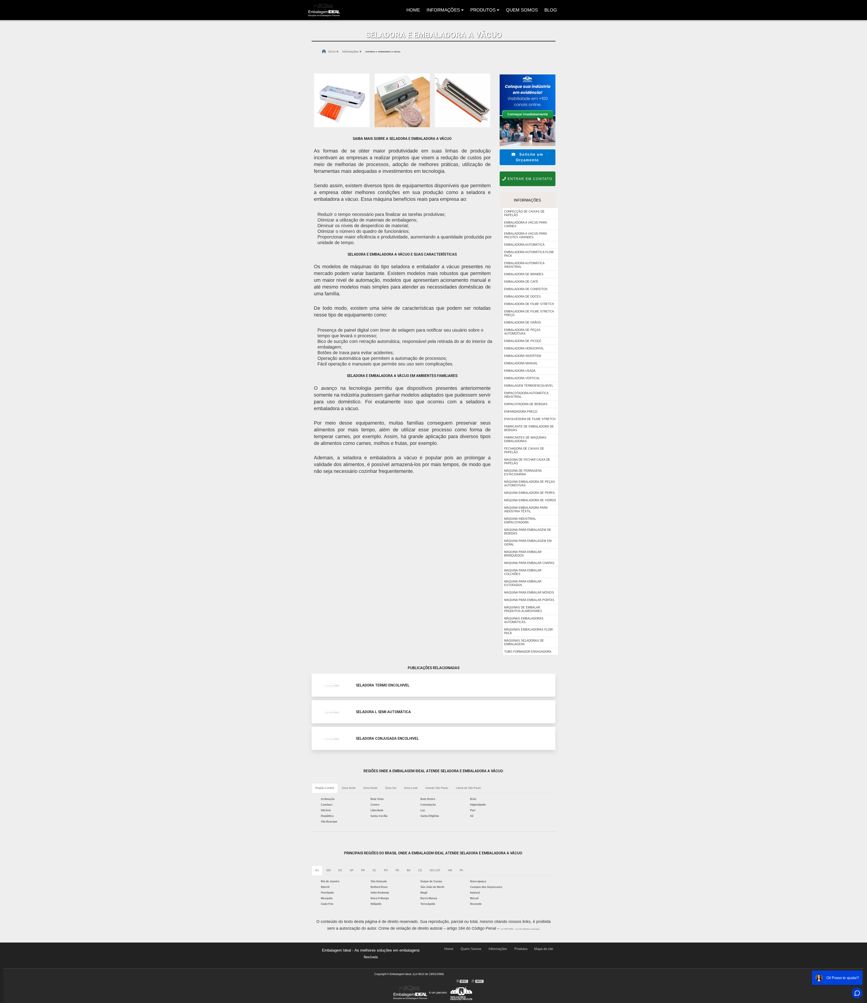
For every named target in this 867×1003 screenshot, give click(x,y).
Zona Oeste (370, 788)
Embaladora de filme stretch (529, 304)
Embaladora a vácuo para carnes (525, 224)
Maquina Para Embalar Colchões (522, 572)
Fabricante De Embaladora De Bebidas (529, 428)
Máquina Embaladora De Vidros (530, 500)
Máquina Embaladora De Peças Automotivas (529, 483)
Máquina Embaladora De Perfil (529, 493)
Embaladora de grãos (522, 322)
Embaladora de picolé (522, 341)
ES (340, 870)
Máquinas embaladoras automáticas (523, 620)
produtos (483, 9)
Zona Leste (411, 788)
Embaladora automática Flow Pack (529, 253)
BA (408, 870)
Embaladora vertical (522, 378)
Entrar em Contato (529, 179)
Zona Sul (390, 788)
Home (414, 11)
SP (351, 870)
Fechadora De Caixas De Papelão (524, 450)
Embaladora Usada (520, 370)
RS (386, 870)
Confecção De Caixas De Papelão (524, 213)
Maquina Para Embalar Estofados (522, 583)
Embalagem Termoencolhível (528, 385)
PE (397, 870)
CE (420, 870)
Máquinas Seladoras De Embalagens (524, 642)
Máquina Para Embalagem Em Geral (528, 542)
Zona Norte (349, 788)
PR (363, 870)
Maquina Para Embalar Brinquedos (522, 553)
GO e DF (435, 870)
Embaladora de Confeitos (526, 289)
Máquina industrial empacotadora (520, 520)
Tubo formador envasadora (527, 651)
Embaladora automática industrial (524, 264)
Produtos (521, 949)
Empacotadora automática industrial (526, 394)
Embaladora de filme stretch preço (529, 313)
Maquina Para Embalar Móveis (529, 592)
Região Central (324, 788)
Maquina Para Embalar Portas (529, 600)
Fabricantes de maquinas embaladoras (525, 439)
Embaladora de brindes (523, 274)
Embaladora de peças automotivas (522, 331)
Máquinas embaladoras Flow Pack (528, 631)
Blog (550, 9)
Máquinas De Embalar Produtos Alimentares (523, 609)
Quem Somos (522, 9)
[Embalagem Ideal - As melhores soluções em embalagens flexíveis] (324, 10)
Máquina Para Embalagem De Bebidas (527, 531)
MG (328, 870)
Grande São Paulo (436, 788)
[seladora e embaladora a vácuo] (342, 100)
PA (461, 870)
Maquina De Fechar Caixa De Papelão (527, 461)
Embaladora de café (521, 281)
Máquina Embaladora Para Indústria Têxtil (526, 509)
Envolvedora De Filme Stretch (529, 419)
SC (374, 870)
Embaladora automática (524, 244)
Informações (443, 9)
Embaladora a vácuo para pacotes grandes (525, 235)
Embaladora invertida (522, 356)
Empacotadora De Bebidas (526, 404)
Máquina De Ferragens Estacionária (523, 472)
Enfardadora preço (520, 411)
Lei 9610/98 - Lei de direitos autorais (520, 929)
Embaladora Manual (521, 363)
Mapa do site (543, 949)
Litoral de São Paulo (468, 788)
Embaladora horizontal (524, 348)
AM (450, 870)
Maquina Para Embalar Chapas (529, 563)
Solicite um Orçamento (529, 157)
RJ (317, 870)
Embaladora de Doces (522, 296)
